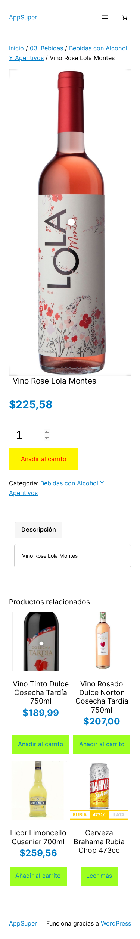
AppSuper (23, 17)
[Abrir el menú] (104, 17)
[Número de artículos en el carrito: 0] (124, 17)
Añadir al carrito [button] (40, 744)
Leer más (99, 875)
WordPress (116, 923)
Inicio (16, 48)
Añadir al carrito (43, 459)
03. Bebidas (46, 48)
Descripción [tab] (38, 529)
